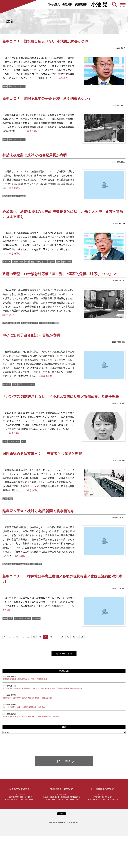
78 (62, 637)
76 (51, 637)
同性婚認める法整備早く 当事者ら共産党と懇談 (42, 454)
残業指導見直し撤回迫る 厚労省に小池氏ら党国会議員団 (24, 677)
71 (22, 637)
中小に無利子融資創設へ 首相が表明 (31, 335)
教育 (10, 618)
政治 (5, 86)
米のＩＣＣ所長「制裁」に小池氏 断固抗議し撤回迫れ (23, 706)
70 (17, 637)
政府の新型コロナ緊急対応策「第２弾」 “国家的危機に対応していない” (59, 274)
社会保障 (43, 323)
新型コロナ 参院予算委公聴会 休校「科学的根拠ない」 (47, 98)
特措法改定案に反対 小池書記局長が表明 (34, 155)
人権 (5, 441)
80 (74, 637)
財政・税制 (66, 262)
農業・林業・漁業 (34, 564)
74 (40, 637)
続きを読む (62, 78)
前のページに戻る (64, 653)
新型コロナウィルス (30, 323)
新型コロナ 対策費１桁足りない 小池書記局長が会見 (45, 41)
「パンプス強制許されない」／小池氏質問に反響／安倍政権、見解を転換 (60, 396)
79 (68, 637)
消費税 (51, 262)
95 (82, 637)
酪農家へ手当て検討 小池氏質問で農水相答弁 (38, 511)
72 (28, 637)
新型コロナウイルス (17, 86)
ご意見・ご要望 (62, 761)
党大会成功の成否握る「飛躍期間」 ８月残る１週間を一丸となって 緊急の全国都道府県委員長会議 (42, 687)
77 (56, 637)
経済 (58, 262)
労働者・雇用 (17, 262)
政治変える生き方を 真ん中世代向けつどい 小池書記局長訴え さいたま (31, 715)
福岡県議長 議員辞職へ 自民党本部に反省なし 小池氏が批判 (27, 696)
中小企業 (6, 262)
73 (34, 637)
